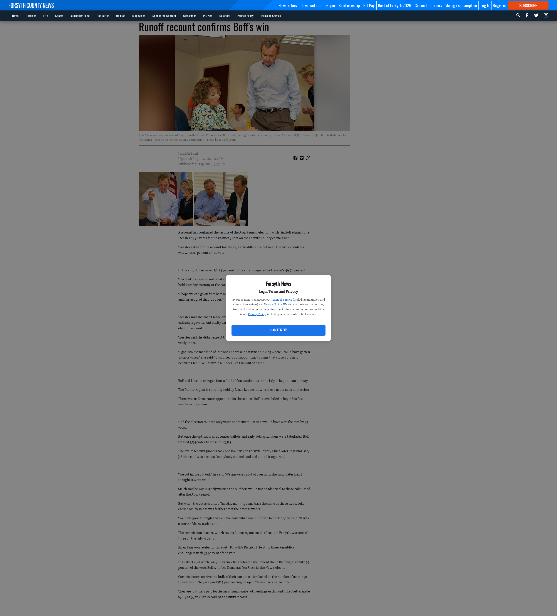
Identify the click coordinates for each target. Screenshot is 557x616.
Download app (310, 5)
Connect (421, 5)
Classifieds (189, 15)
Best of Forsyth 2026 (394, 5)
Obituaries (103, 15)
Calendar (224, 15)
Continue (278, 330)
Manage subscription (461, 5)
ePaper (330, 5)
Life (45, 15)
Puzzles (207, 15)
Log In (485, 5)
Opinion (120, 15)
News (15, 15)
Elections (30, 15)
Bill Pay (369, 5)
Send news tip (349, 5)
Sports (59, 15)
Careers (436, 5)
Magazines (138, 15)
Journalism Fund (80, 15)
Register (499, 5)
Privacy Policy (273, 304)
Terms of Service (281, 299)
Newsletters (287, 5)
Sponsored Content (164, 15)
